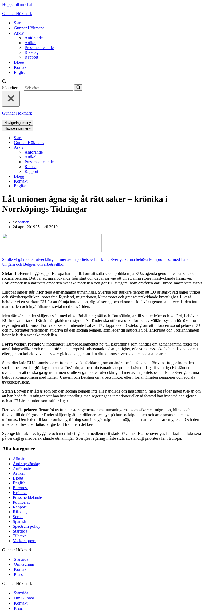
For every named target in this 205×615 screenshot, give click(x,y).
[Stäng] (11, 99)
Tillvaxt (19, 536)
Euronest (20, 487)
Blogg (19, 62)
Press (18, 574)
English (20, 72)
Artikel (30, 42)
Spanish (19, 521)
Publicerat (21, 502)
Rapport (31, 57)
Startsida (20, 531)
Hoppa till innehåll (17, 4)
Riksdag (31, 52)
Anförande (34, 38)
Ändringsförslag (26, 463)
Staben (23, 222)
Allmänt (19, 459)
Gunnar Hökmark (29, 28)
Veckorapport (24, 540)
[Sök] (4, 81)
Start (18, 23)
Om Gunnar (24, 564)
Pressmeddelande (39, 47)
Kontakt (20, 67)
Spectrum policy (26, 526)
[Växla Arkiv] (95, 147)
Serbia (18, 516)
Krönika (20, 492)
